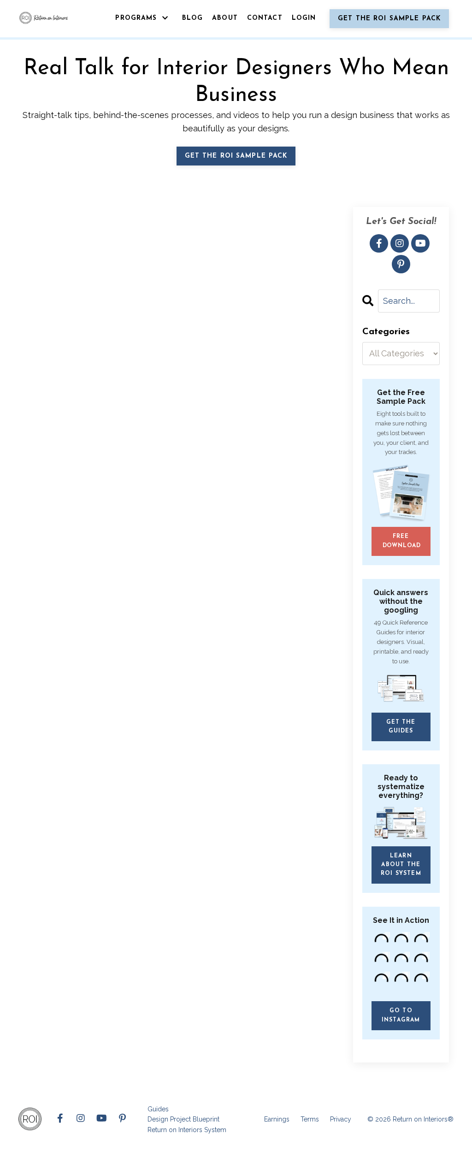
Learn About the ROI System (401, 864)
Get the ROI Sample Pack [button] (389, 18)
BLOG (192, 18)
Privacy (340, 1119)
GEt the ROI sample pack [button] (236, 156)
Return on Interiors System (187, 1129)
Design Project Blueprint (183, 1119)
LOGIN (304, 18)
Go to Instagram (401, 1015)
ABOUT (225, 18)
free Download (402, 541)
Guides (158, 1109)
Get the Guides (400, 727)
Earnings (276, 1119)
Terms (310, 1119)
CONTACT (265, 18)
